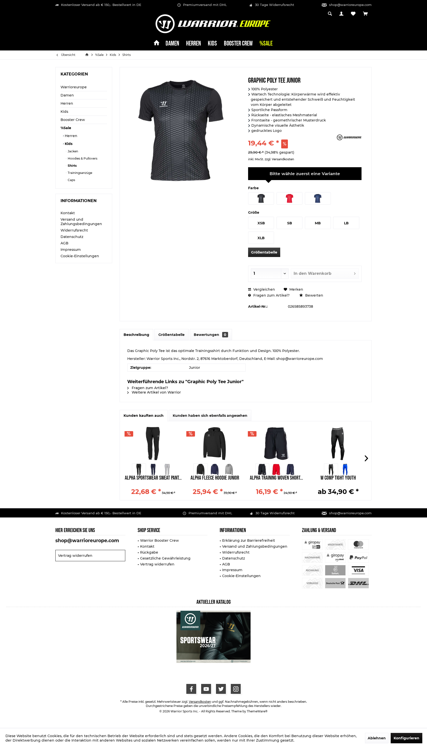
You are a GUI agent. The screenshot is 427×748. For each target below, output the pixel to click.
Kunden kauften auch (144, 415)
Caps (71, 180)
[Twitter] (221, 689)
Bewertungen (210, 334)
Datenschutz (72, 236)
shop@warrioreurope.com (350, 5)
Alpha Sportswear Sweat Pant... (153, 478)
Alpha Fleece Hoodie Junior (215, 478)
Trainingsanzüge (79, 173)
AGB (64, 243)
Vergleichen (263, 289)
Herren (67, 103)
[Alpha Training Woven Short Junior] (276, 443)
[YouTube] (206, 689)
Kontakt (68, 213)
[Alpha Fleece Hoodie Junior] (215, 443)
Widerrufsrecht (74, 230)
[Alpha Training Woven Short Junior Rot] (276, 469)
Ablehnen (377, 738)
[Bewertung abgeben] (292, 136)
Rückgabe (149, 552)
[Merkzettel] (353, 14)
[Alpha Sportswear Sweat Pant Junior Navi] (153, 469)
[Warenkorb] (365, 14)
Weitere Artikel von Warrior (156, 392)
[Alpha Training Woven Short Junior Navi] (290, 469)
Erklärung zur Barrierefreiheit (248, 540)
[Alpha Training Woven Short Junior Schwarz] (262, 469)
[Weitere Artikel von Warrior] (349, 137)
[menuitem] (365, 14)
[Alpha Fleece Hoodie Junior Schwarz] (200, 469)
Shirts (72, 165)
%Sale (66, 128)
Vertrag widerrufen (75, 555)
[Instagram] (236, 689)
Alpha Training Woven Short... (276, 478)
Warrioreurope (74, 87)
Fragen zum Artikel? (271, 295)
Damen (67, 95)
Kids (64, 111)
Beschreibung (136, 334)
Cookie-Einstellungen (80, 256)
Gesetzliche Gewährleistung (165, 558)
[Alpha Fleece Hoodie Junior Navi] (215, 469)
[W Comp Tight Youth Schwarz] (331, 469)
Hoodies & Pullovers (82, 158)
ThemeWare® (257, 711)
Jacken (72, 151)
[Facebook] (191, 689)
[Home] (156, 44)
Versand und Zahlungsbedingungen (81, 221)
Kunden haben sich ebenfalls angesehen (210, 415)
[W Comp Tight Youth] (338, 443)
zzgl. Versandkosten (279, 159)
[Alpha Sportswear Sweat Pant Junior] (153, 443)
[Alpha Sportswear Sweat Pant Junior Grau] (167, 469)
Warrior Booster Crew (159, 540)
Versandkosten (200, 701)
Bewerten (313, 295)
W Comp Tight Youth (338, 478)
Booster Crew (73, 119)
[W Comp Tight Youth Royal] (345, 469)
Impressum (71, 249)
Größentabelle (264, 252)
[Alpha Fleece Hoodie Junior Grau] (229, 469)
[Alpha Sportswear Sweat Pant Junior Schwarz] (139, 469)
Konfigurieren (406, 738)
